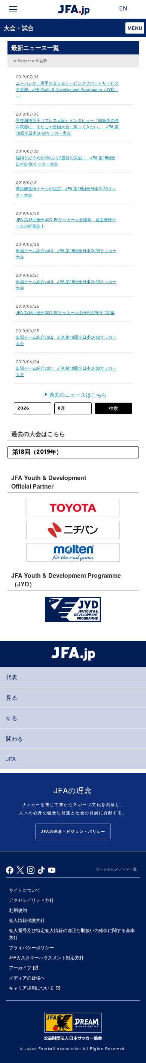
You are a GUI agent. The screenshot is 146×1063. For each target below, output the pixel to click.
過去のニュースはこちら (78, 394)
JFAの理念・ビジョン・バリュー (73, 831)
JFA (11, 759)
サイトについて (24, 890)
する (11, 718)
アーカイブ (20, 967)
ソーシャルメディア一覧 (116, 869)
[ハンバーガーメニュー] (13, 9)
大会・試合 (19, 27)
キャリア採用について (31, 987)
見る (11, 697)
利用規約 (18, 910)
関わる (14, 738)
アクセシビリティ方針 (31, 900)
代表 (11, 677)
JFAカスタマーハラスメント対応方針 (46, 957)
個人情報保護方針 (27, 920)
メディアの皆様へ (27, 977)
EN (123, 9)
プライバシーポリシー (31, 947)
